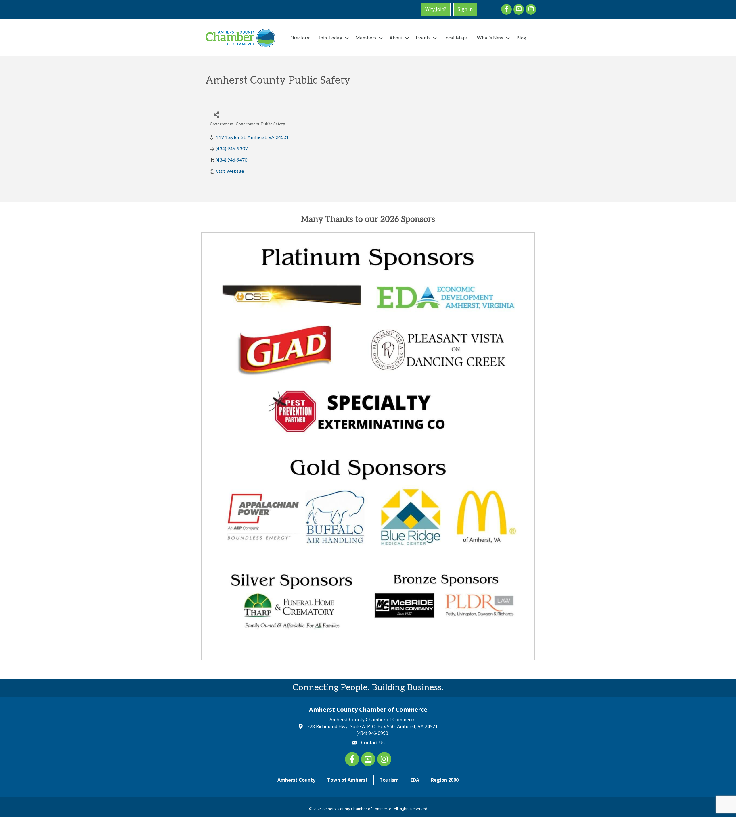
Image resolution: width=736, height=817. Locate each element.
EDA (415, 780)
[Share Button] (216, 114)
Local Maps (455, 38)
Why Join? (435, 9)
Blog (521, 38)
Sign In (465, 9)
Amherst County (296, 780)
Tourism (389, 780)
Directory (299, 38)
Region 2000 (445, 780)
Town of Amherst (347, 780)
